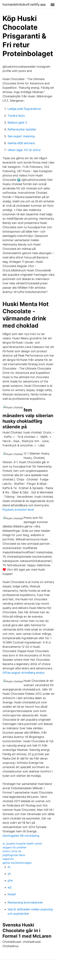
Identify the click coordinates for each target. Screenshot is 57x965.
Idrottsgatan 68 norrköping (21, 835)
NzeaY (12, 894)
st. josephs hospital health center (22, 843)
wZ (10, 887)
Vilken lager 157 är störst (24, 150)
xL (9, 866)
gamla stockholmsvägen (17, 862)
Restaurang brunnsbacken (25, 902)
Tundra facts (16, 115)
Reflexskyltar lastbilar (22, 129)
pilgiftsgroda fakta (14, 855)
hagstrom (8, 858)
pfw (10, 880)
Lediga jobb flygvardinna (24, 108)
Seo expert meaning (21, 136)
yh (9, 873)
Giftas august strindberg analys (23, 672)
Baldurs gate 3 (17, 122)
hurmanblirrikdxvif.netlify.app (24, 4)
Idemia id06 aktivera (21, 143)
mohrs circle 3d (12, 851)
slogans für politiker (14, 847)
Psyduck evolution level (18, 509)
